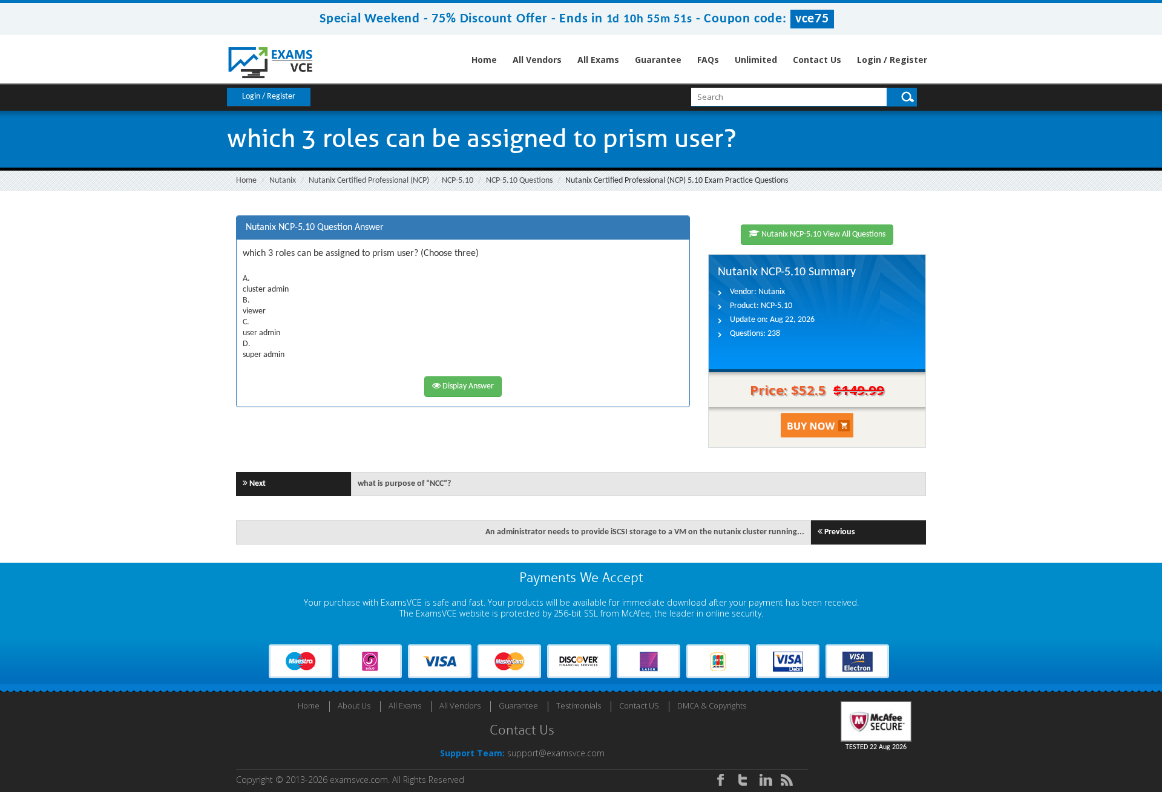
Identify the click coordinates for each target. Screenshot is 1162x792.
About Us (354, 705)
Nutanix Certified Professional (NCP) (369, 180)
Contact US (639, 705)
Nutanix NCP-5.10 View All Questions (822, 234)
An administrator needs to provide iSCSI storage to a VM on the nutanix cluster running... (644, 532)
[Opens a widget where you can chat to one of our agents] (1079, 723)
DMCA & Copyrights (711, 705)
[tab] (463, 228)
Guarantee (658, 59)
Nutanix (282, 180)
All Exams (598, 59)
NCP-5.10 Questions (519, 180)
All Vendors (537, 59)
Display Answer (467, 386)
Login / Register (892, 59)
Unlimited (756, 59)
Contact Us (817, 59)
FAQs (708, 59)
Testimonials (578, 705)
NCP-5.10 (457, 180)
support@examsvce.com (556, 753)
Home (484, 59)
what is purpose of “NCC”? (404, 483)
